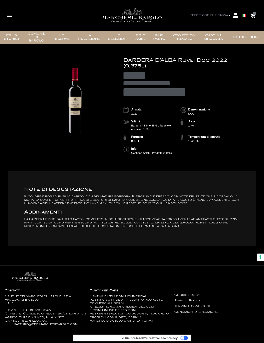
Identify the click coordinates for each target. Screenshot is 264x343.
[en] (244, 6)
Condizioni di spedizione (196, 312)
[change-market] (210, 15)
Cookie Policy (187, 295)
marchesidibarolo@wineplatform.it (122, 320)
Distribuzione (245, 37)
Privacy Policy (187, 300)
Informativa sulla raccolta (95, 338)
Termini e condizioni (192, 306)
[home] (132, 15)
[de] (244, 10)
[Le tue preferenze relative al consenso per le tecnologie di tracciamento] (260, 257)
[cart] (252, 15)
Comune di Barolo (36, 37)
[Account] (235, 15)
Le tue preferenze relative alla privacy (149, 338)
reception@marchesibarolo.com (124, 306)
